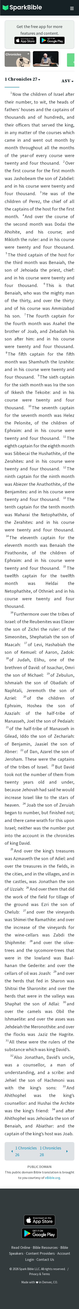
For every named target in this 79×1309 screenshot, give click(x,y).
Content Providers (40, 1253)
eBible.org (52, 1178)
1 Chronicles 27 (21, 79)
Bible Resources (45, 1247)
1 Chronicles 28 (50, 1151)
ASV (66, 81)
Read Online (20, 1247)
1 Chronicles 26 (26, 1151)
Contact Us (45, 1259)
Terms (46, 1274)
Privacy (34, 1274)
